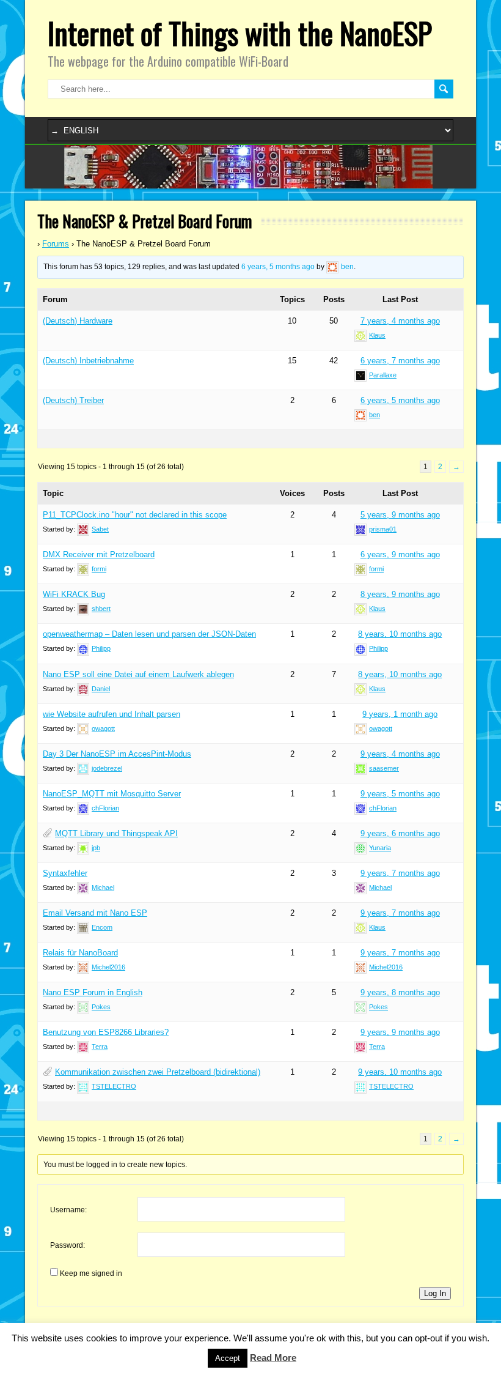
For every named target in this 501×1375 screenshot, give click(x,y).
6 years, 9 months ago (400, 554)
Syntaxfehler (65, 873)
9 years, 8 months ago (400, 992)
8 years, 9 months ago (400, 594)
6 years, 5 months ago (278, 266)
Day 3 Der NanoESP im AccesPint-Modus (117, 753)
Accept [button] (227, 1358)
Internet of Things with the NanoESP (240, 32)
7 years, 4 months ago (400, 320)
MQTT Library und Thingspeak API (116, 833)
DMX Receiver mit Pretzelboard (99, 554)
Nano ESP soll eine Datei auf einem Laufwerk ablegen (138, 674)
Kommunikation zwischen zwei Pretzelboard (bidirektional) (157, 1072)
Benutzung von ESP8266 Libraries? (106, 1032)
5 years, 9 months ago (400, 514)
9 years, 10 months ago (400, 1072)
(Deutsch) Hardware (77, 320)
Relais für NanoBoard (80, 952)
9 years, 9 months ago (400, 1032)
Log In (435, 1293)
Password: (67, 1245)
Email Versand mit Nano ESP (95, 912)
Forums (55, 243)
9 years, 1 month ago (399, 714)
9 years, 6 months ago (400, 833)
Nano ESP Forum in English (92, 992)
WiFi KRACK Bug (74, 594)
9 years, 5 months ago (400, 793)
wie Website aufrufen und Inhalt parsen (111, 714)
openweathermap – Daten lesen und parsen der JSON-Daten (149, 634)
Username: (68, 1210)
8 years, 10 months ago (400, 634)
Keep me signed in (91, 1273)
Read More (273, 1357)
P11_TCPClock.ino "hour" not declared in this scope (135, 514)
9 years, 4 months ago (400, 753)
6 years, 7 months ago (400, 360)
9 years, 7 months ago (400, 873)
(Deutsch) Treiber (73, 400)
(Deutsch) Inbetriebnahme (88, 360)
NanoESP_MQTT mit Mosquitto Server (112, 793)
